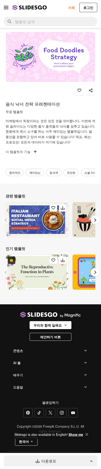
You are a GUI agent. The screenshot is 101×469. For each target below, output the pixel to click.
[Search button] (9, 21)
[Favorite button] (79, 90)
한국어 (24, 441)
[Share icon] (90, 90)
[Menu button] (6, 7)
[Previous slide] (6, 220)
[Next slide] (95, 220)
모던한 (71, 172)
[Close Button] (87, 434)
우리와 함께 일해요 (48, 325)
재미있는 (35, 172)
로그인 (88, 7)
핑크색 (54, 172)
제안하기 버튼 (50, 336)
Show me (76, 434)
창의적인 (14, 172)
